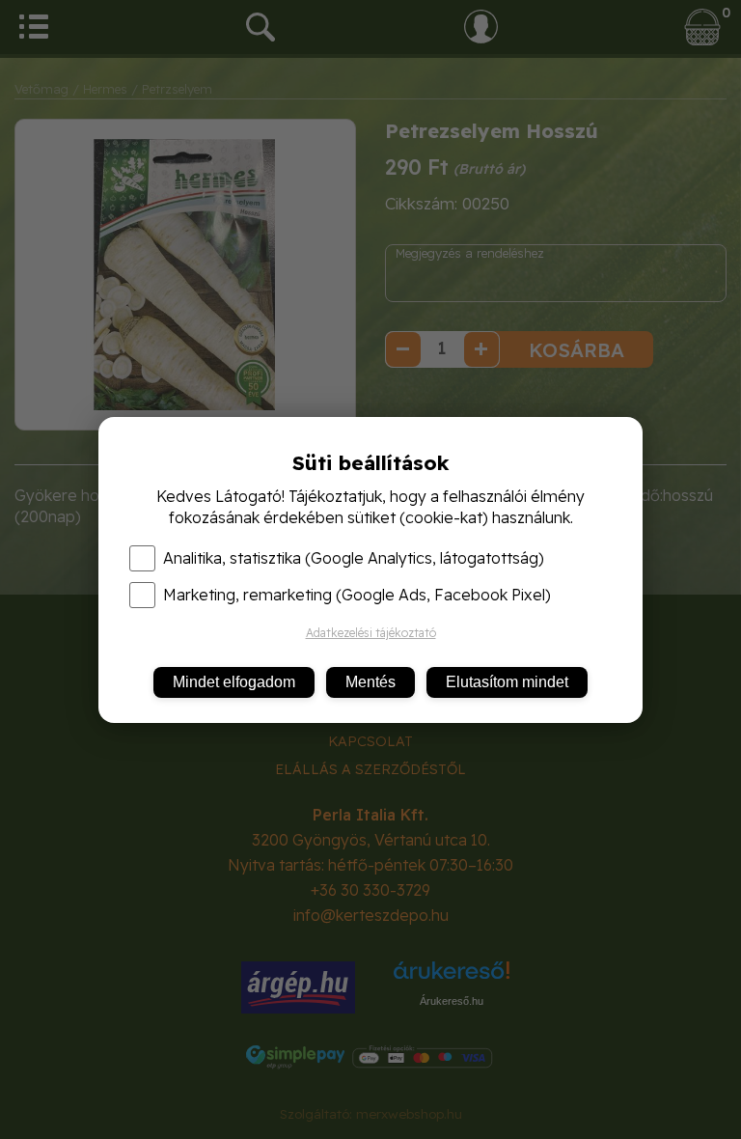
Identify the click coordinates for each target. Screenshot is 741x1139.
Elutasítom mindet (507, 682)
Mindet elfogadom (234, 682)
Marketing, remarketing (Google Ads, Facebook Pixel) (357, 594)
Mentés (370, 682)
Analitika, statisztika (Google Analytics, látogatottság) (353, 558)
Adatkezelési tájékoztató (371, 632)
